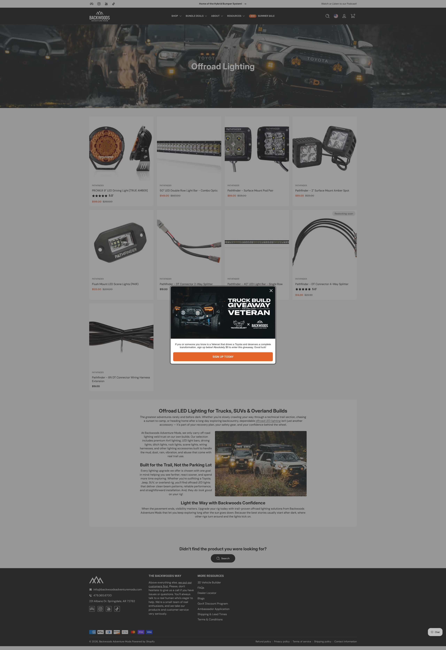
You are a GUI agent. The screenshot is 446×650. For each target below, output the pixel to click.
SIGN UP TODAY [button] (223, 357)
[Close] (271, 290)
